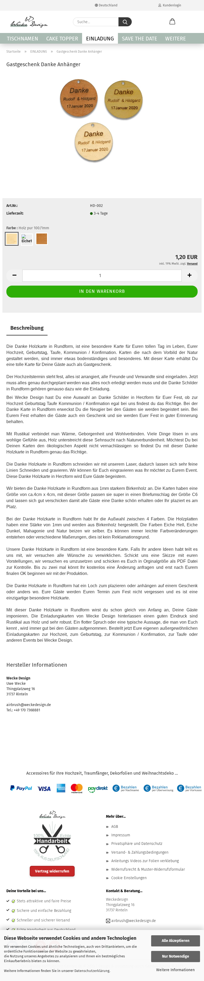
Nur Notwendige (175, 956)
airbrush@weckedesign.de (133, 921)
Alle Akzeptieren (175, 940)
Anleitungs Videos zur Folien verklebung (145, 861)
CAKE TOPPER (62, 38)
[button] (172, 22)
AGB (114, 826)
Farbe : (27, 228)
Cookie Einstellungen (129, 878)
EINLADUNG (100, 38)
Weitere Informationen (175, 970)
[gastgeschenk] (102, 120)
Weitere (175, 38)
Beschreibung (27, 328)
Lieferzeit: (14, 213)
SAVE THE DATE (139, 38)
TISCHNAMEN (22, 38)
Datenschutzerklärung (91, 971)
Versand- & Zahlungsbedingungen (139, 852)
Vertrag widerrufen (52, 871)
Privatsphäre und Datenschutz (136, 843)
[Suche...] (125, 21)
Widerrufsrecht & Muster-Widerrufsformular (148, 869)
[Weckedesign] (29, 22)
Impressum (120, 835)
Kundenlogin (171, 5)
